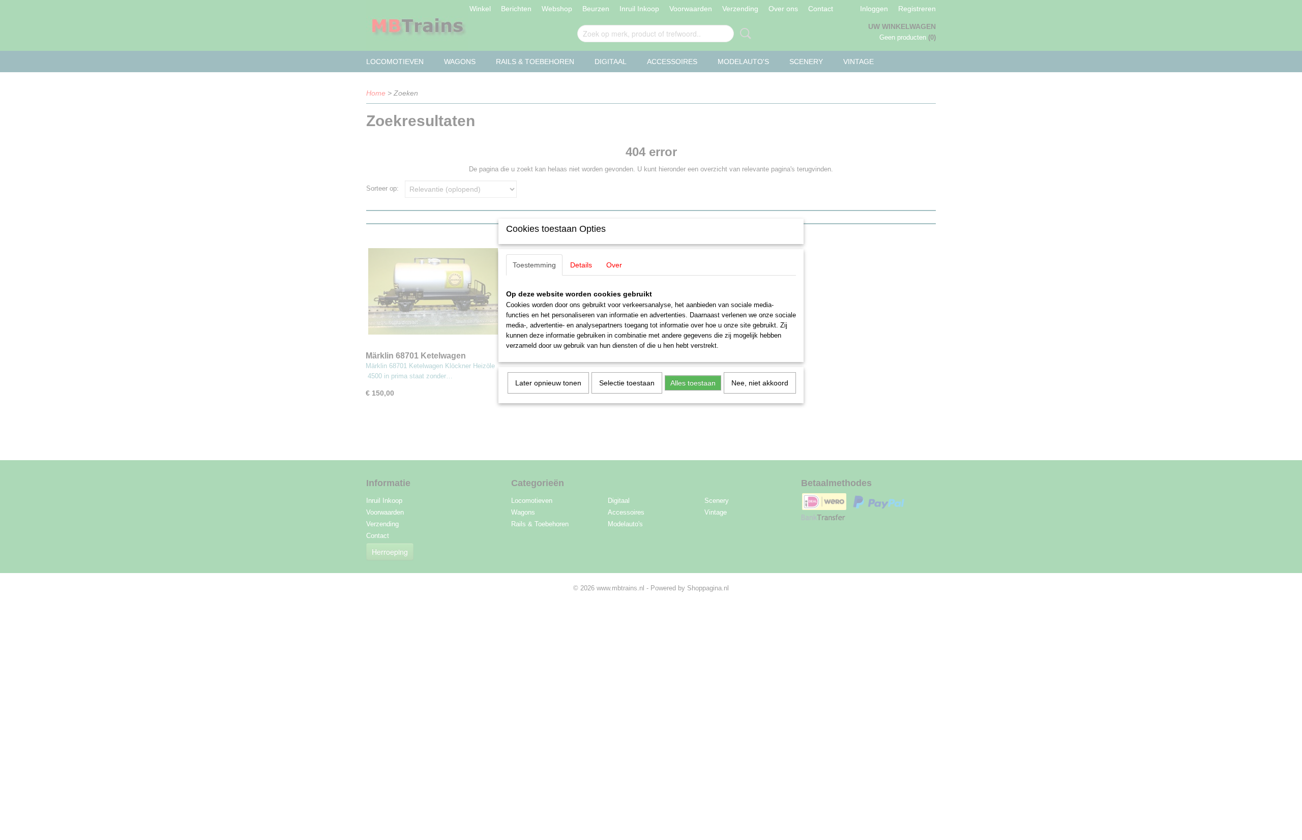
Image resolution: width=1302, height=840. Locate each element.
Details (581, 265)
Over (614, 265)
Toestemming (534, 265)
